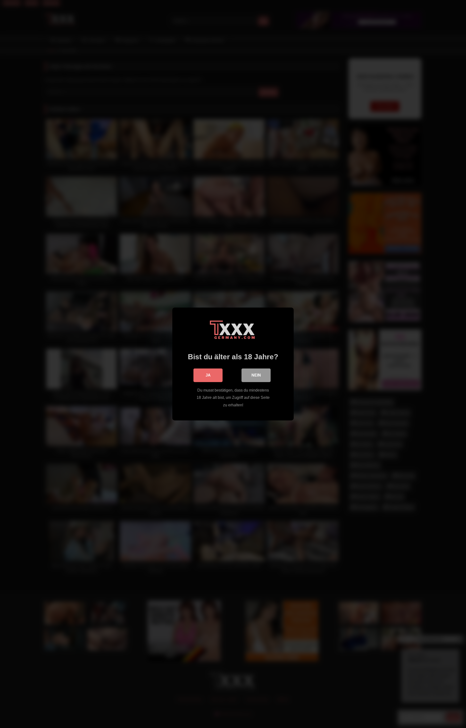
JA (208, 375)
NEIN (256, 375)
